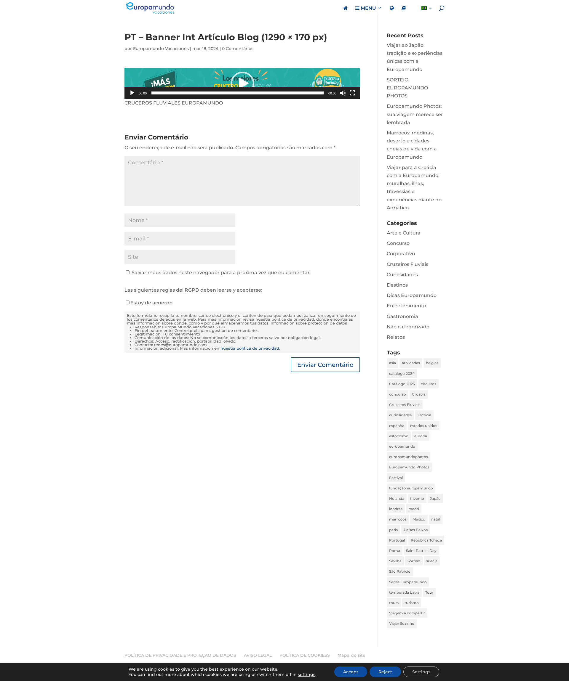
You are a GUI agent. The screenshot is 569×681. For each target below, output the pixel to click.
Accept (350, 671)
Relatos (396, 337)
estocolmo (398, 436)
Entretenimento (406, 306)
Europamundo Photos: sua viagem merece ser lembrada (415, 114)
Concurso (398, 243)
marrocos (398, 519)
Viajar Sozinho (401, 623)
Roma (394, 550)
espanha (396, 425)
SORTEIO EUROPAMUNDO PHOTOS (407, 88)
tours (394, 602)
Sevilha (395, 561)
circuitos (428, 384)
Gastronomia (402, 316)
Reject (385, 671)
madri (413, 509)
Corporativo (401, 253)
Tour (429, 592)
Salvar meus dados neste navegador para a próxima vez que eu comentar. (221, 272)
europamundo (402, 446)
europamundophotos (408, 456)
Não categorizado (408, 327)
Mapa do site (351, 655)
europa (420, 436)
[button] (242, 83)
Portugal (397, 540)
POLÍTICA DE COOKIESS (304, 655)
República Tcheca (426, 540)
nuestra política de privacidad (249, 348)
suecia (431, 561)
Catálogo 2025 (402, 384)
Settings (421, 671)
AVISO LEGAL (258, 655)
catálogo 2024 (402, 373)
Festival (396, 478)
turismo (412, 602)
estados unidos (423, 425)
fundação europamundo (411, 488)
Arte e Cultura (404, 233)
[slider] (237, 92)
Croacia (419, 394)
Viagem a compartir (407, 613)
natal (435, 519)
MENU (367, 8)
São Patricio (399, 571)
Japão (435, 498)
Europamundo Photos (409, 467)
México (419, 519)
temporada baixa (404, 592)
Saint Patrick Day (421, 550)
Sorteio (413, 561)
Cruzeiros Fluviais (407, 264)
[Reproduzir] (132, 93)
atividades (411, 363)
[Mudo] (343, 93)
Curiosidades (402, 274)
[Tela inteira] (352, 93)
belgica (432, 363)
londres (395, 509)
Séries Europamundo (408, 582)
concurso (397, 394)
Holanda (396, 498)
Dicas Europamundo (412, 295)
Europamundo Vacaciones (161, 48)
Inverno (417, 498)
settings (306, 674)
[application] (242, 83)
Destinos (397, 285)
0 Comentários (237, 48)
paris (393, 530)
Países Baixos (416, 530)
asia (392, 363)
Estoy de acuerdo (151, 303)
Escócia (424, 415)
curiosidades (400, 415)
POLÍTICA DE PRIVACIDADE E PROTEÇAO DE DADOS (180, 655)
